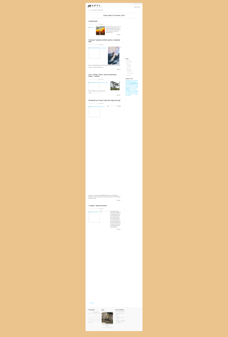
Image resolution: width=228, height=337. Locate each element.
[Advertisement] (134, 39)
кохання (127, 88)
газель (131, 85)
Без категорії (128, 75)
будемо (131, 84)
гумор (137, 85)
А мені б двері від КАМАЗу (120, 311)
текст (133, 93)
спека (130, 93)
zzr (132, 81)
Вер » (92, 322)
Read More (118, 34)
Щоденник (129, 66)
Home (89, 10)
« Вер (89, 322)
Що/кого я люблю (130, 73)
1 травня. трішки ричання (97, 206)
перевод (132, 91)
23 (97, 319)
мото (127, 91)
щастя (129, 95)
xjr (129, 81)
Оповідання (101, 24)
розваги (129, 92)
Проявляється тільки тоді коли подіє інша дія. (104, 100)
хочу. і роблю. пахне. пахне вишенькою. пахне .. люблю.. (102, 75)
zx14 (131, 81)
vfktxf (128, 81)
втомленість (128, 85)
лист (130, 88)
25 (101, 319)
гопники (134, 85)
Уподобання (128, 68)
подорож (136, 91)
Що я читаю (129, 71)
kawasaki (133, 80)
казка (137, 87)
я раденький (92, 21)
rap (126, 81)
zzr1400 (134, 81)
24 (99, 319)
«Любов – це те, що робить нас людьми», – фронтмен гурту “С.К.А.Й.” (120, 321)
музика (129, 91)
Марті (127, 63)
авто (126, 84)
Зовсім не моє (128, 60)
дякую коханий (133, 87)
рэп (126, 93)
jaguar (128, 80)
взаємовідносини (136, 84)
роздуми (132, 92)
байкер (129, 84)
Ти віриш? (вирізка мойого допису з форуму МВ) (104, 41)
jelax (131, 80)
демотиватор (128, 87)
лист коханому (134, 88)
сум (131, 93)
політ (126, 92)
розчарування (136, 92)
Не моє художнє (129, 62)
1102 (126, 80)
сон (127, 93)
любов (128, 90)
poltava (136, 80)
